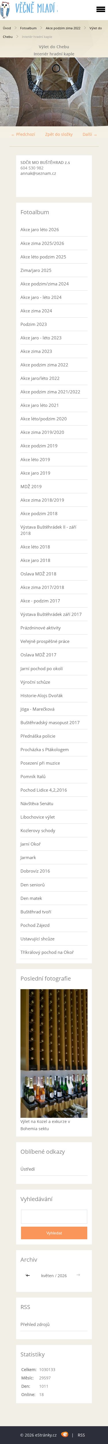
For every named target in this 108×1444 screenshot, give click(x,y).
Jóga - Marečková (37, 709)
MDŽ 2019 (31, 486)
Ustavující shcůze (37, 939)
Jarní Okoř (30, 844)
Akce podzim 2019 (39, 446)
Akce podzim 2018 (39, 513)
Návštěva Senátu (36, 803)
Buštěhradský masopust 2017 (50, 722)
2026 (62, 1275)
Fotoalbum (28, 28)
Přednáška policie (37, 736)
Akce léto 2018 (35, 547)
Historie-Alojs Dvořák (41, 695)
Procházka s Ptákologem (44, 749)
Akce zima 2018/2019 (42, 500)
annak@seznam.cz (38, 173)
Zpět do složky (59, 134)
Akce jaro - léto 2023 (41, 338)
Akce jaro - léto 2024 (41, 297)
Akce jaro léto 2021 (39, 405)
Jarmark (28, 857)
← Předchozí (23, 134)
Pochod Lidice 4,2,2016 (43, 790)
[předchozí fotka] (9, 91)
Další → (90, 134)
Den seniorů (32, 885)
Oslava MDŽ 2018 (38, 574)
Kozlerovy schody (37, 830)
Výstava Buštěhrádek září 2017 (51, 614)
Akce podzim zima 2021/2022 (50, 392)
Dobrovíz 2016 (35, 871)
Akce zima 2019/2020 (42, 432)
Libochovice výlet (37, 817)
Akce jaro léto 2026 (39, 229)
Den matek (31, 898)
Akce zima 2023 (36, 351)
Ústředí (27, 1169)
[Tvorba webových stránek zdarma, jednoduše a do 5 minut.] (65, 1434)
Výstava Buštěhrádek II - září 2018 (48, 530)
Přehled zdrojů (35, 1324)
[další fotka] (98, 91)
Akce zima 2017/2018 (42, 587)
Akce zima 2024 (36, 311)
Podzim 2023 (33, 324)
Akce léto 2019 (35, 459)
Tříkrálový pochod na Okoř (47, 952)
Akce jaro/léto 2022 (40, 378)
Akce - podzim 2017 (40, 601)
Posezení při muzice (40, 763)
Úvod (7, 28)
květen (47, 1275)
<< (28, 1275)
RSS (81, 1435)
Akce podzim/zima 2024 (44, 284)
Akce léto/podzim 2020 (43, 419)
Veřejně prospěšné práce (44, 641)
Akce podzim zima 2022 (63, 28)
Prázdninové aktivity (40, 628)
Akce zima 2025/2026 (42, 243)
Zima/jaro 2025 (36, 270)
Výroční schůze (35, 682)
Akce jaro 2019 (35, 473)
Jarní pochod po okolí (41, 668)
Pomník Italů (33, 776)
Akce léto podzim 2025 (43, 257)
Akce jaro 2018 (35, 560)
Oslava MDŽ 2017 (38, 655)
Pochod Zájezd (35, 925)
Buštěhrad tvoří (35, 912)
